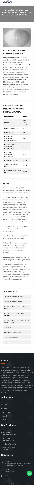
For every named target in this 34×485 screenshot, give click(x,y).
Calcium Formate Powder (12, 332)
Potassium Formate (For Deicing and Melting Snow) (16, 321)
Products (6, 412)
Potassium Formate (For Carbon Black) (15, 307)
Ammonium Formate (11, 337)
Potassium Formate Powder (13, 297)
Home (13, 18)
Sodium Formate (9, 327)
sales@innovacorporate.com (13, 477)
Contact (5, 420)
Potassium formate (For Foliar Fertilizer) (14, 314)
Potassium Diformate (11, 342)
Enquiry (5, 416)
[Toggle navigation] (32, 2)
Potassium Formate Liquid (13, 302)
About (4, 408)
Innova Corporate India (22, 484)
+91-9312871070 (9, 471)
